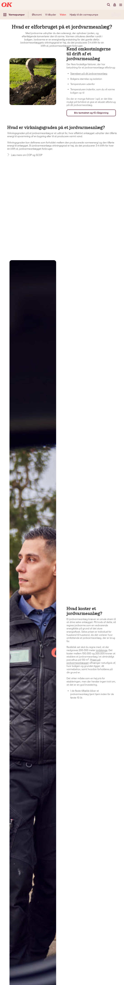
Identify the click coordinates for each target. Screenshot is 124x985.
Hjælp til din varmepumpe (84, 14)
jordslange (101, 650)
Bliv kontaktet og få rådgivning (91, 112)
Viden (63, 14)
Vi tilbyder (50, 14)
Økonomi (37, 14)
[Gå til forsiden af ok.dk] (7, 4)
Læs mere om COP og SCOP (26, 155)
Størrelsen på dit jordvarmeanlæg (88, 73)
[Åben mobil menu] (120, 4)
